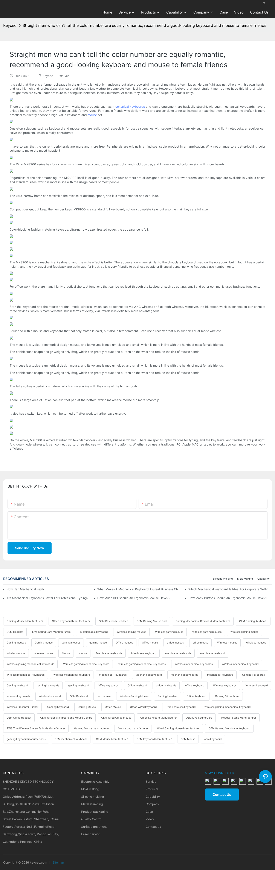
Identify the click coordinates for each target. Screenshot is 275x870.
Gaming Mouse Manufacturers (25, 621)
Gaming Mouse (87, 706)
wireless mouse (43, 653)
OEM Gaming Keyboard (253, 621)
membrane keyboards (178, 653)
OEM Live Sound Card (199, 717)
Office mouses (124, 642)
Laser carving (90, 834)
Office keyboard (137, 685)
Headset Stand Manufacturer (238, 717)
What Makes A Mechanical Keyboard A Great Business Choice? (139, 589)
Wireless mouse (16, 653)
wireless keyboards (18, 696)
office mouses (175, 642)
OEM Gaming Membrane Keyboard (229, 728)
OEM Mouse (188, 739)
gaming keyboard (78, 685)
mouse (92, 115)
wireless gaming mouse (244, 631)
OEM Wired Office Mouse (116, 717)
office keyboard (194, 685)
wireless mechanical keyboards (25, 674)
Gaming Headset (167, 696)
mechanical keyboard (220, 674)
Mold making (245, 578)
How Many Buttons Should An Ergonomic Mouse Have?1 (227, 598)
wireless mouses (256, 642)
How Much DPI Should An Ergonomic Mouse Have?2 (133, 598)
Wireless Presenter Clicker (22, 706)
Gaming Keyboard (58, 706)
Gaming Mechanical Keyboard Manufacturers (203, 621)
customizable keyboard (93, 631)
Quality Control (91, 819)
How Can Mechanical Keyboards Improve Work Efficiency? (26, 589)
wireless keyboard (50, 696)
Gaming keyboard (17, 685)
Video (150, 819)
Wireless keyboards (225, 685)
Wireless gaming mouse (169, 631)
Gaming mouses (16, 642)
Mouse (66, 653)
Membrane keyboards (109, 653)
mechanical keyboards (129, 106)
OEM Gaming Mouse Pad (152, 621)
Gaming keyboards (253, 674)
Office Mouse (113, 706)
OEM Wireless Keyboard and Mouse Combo (66, 717)
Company (152, 804)
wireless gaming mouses (207, 631)
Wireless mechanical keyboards (194, 664)
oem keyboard (213, 739)
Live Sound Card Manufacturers (51, 631)
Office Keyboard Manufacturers (71, 621)
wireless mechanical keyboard (71, 674)
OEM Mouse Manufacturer (112, 739)
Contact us (153, 826)
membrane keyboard (212, 653)
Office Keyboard (196, 696)
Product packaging (94, 811)
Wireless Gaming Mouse (134, 696)
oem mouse (104, 696)
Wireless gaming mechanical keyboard (86, 664)
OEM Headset (15, 631)
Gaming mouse (44, 642)
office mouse (200, 642)
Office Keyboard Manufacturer (158, 717)
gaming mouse (98, 642)
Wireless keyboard (257, 685)
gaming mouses (71, 642)
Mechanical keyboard (149, 674)
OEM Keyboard (79, 696)
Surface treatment (94, 826)
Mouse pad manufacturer (133, 728)
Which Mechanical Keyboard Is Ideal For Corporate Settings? (230, 589)
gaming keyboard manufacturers (26, 739)
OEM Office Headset (19, 717)
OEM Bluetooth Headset (113, 621)
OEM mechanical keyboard (71, 739)
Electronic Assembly (95, 781)
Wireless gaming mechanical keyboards (30, 664)
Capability (263, 578)
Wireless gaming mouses (131, 631)
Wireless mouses (227, 642)
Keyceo (10, 25)
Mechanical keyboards (113, 674)
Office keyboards (108, 685)
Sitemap (58, 862)
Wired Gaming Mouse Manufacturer (178, 728)
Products (152, 789)
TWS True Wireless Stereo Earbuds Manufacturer (36, 728)
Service (151, 781)
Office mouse (150, 642)
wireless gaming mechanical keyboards (142, 664)
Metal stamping (92, 804)
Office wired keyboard (143, 706)
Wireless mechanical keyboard (240, 664)
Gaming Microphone (227, 696)
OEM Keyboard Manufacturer (154, 739)
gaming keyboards (48, 685)
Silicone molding (223, 578)
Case (149, 811)
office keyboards (166, 685)
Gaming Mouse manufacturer (91, 728)
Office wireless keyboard (181, 706)
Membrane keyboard (143, 653)
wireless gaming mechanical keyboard (228, 706)
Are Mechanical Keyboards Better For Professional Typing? (47, 598)
